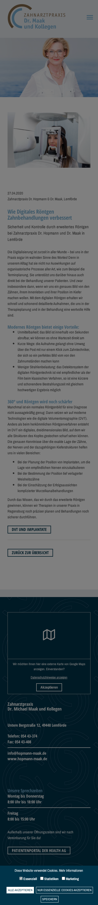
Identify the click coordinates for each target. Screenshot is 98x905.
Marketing (72, 879)
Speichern (49, 899)
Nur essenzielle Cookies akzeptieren (64, 890)
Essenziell (30, 879)
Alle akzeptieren (20, 890)
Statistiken (51, 879)
